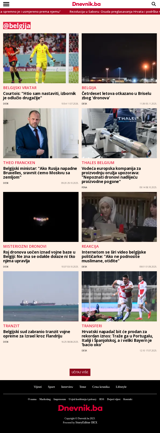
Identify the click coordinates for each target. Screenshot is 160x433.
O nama (32, 399)
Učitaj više (80, 372)
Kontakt (127, 399)
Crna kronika (101, 386)
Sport (51, 386)
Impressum (60, 399)
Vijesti (38, 386)
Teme (82, 386)
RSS (101, 399)
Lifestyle (121, 386)
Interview (67, 386)
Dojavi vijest (113, 399)
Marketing (45, 399)
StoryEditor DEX (86, 422)
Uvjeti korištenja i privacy (82, 399)
